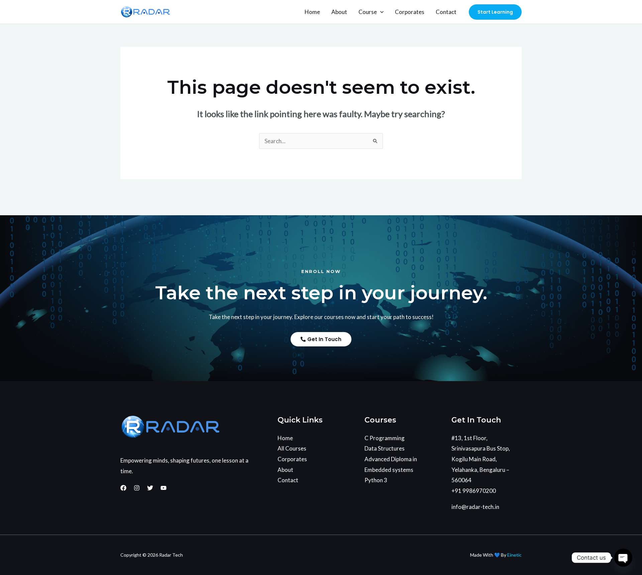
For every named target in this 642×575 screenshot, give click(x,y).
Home (312, 11)
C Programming (384, 438)
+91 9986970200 (473, 490)
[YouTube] (163, 488)
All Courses (292, 448)
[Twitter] (150, 488)
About (339, 11)
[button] (380, 12)
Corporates (409, 11)
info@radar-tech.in (475, 506)
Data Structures (384, 448)
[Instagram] (137, 488)
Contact (446, 11)
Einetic (514, 555)
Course (367, 11)
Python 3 (375, 480)
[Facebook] (123, 488)
